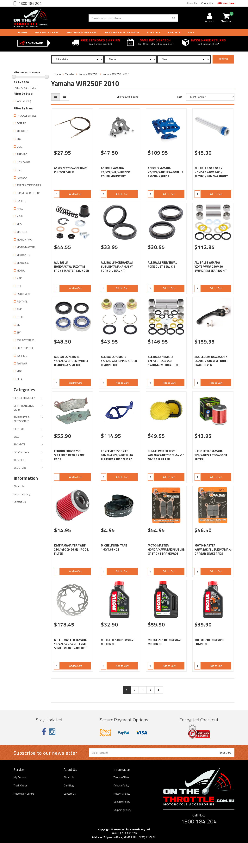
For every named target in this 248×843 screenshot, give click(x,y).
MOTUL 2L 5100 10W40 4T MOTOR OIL (165, 642)
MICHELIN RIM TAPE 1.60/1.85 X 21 (114, 547)
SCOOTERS (20, 468)
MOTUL (21, 270)
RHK (19, 309)
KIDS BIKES (20, 460)
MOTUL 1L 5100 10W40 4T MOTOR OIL (118, 642)
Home (57, 74)
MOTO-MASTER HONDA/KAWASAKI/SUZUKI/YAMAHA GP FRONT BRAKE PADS (172, 549)
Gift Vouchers (225, 3)
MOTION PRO (24, 239)
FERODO (22, 177)
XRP (19, 371)
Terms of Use (121, 777)
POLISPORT (23, 294)
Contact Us (207, 3)
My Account (20, 777)
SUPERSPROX (25, 348)
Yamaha (69, 74)
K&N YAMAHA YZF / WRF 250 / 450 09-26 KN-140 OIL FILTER (71, 549)
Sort (179, 97)
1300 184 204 (29, 3)
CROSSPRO (23, 162)
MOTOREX (23, 263)
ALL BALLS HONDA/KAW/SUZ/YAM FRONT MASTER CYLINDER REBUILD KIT (71, 268)
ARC (19, 139)
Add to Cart (75, 194)
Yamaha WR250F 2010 (116, 74)
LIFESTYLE (153, 32)
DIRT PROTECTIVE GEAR (81, 32)
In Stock (24, 101)
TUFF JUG (22, 356)
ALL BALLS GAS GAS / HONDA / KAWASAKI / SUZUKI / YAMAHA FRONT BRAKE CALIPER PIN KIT (211, 174)
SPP (19, 332)
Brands (22, 32)
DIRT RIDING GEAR (47, 32)
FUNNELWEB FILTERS (28, 193)
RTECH (20, 317)
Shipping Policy (122, 810)
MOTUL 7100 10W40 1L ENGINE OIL (209, 642)
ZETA (19, 379)
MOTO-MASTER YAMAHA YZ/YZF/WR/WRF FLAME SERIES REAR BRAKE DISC (70, 644)
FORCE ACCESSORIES (29, 185)
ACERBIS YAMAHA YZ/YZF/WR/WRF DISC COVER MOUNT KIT (116, 172)
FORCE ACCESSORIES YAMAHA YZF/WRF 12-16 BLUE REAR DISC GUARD (117, 455)
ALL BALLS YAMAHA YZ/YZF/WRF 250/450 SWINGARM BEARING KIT (211, 266)
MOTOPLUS (23, 255)
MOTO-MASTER (26, 247)
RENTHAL (22, 301)
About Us (192, 3)
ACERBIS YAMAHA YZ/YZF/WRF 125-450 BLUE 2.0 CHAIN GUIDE (165, 172)
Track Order (20, 785)
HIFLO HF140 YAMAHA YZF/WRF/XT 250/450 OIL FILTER (211, 455)
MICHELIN (22, 232)
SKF (19, 325)
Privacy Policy (121, 785)
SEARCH (223, 59)
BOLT (20, 146)
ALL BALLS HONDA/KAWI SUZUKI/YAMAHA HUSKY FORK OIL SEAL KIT (117, 266)
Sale (191, 32)
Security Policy (122, 802)
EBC (19, 170)
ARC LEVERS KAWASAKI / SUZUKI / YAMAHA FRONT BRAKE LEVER (211, 361)
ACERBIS (22, 123)
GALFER (21, 201)
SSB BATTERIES (25, 340)
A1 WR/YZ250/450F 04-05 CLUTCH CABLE (70, 170)
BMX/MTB (174, 32)
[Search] (173, 18)
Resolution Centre (24, 793)
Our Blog (69, 785)
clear (34, 88)
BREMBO (22, 154)
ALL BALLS (22, 131)
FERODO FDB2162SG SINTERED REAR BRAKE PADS (69, 455)
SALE (16, 437)
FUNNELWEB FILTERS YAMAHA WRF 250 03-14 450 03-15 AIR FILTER (166, 455)
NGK (19, 278)
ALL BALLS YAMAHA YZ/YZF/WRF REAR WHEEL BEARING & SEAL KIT (71, 361)
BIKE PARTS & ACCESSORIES (122, 32)
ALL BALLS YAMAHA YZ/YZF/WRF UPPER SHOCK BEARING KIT (119, 361)
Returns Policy (22, 494)
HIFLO (20, 208)
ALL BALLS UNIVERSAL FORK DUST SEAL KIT (162, 264)
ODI (19, 286)
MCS (19, 224)
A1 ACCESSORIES (26, 115)
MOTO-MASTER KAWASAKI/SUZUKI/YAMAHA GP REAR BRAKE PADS (213, 549)
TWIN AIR (22, 363)
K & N (20, 216)
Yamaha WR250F (88, 74)
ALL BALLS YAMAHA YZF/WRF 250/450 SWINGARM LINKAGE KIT (164, 361)
